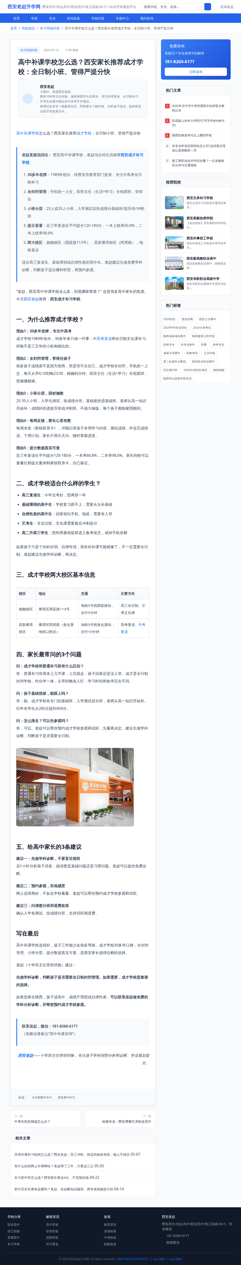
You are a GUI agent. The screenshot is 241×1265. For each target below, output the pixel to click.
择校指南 (219, 370)
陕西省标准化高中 (174, 336)
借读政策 (110, 1231)
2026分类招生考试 (195, 370)
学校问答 (97, 18)
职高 (204, 345)
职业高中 (14, 1224)
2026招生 (169, 319)
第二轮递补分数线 (174, 361)
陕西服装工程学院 (203, 336)
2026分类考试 (202, 328)
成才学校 (84, 133)
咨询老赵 (226, 6)
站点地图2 (175, 1259)
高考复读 (104, 338)
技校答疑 (52, 1237)
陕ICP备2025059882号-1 (134, 1259)
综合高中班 (170, 370)
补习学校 (14, 1244)
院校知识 (28, 28)
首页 (16, 18)
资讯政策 (73, 18)
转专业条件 (188, 345)
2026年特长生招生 (175, 328)
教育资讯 (110, 1224)
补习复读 (52, 1244)
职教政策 (110, 1244)
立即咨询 (195, 71)
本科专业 (218, 345)
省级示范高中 (171, 353)
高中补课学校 (27, 133)
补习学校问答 (50, 28)
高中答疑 (52, 1224)
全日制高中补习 (42, 1097)
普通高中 (14, 1237)
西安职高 (187, 319)
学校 (34, 18)
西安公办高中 (207, 319)
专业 (52, 18)
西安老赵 (31, 299)
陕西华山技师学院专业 (177, 378)
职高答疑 (52, 1231)
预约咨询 (146, 18)
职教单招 (192, 353)
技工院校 (14, 1231)
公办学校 (209, 353)
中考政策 (110, 1237)
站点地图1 (159, 1259)
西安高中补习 (66, 1097)
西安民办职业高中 (203, 361)
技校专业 (169, 345)
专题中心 (122, 18)
